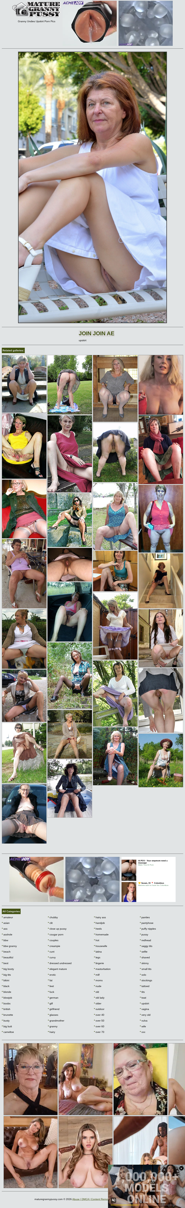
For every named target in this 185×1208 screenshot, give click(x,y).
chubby (53, 917)
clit (50, 922)
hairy (51, 1032)
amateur (7, 917)
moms (98, 980)
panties (145, 917)
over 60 (99, 1026)
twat (143, 997)
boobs (6, 1003)
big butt (7, 1026)
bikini (5, 980)
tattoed (144, 986)
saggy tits (146, 946)
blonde (6, 991)
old (96, 991)
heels (98, 928)
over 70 (99, 1032)
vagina (144, 1009)
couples (53, 940)
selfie (143, 951)
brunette (7, 1014)
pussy (144, 934)
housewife (100, 946)
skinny (144, 963)
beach (6, 951)
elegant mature (57, 969)
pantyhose (146, 922)
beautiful (7, 957)
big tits (6, 974)
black (5, 986)
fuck (51, 991)
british (6, 1009)
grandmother (56, 1020)
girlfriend (53, 1009)
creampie (54, 946)
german (53, 997)
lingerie (99, 963)
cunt (51, 951)
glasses (53, 1014)
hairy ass (100, 917)
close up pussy (57, 928)
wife (143, 1026)
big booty (8, 969)
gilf (50, 1003)
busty (6, 1020)
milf (97, 974)
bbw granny (9, 946)
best (5, 963)
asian (6, 922)
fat (50, 980)
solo (143, 974)
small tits (145, 969)
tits (142, 991)
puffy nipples (148, 928)
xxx (142, 1032)
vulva (143, 1020)
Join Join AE (96, 333)
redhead (145, 940)
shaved (145, 957)
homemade (101, 934)
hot (96, 940)
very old (145, 1014)
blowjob (7, 997)
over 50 (99, 1020)
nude (97, 986)
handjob (99, 922)
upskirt (144, 1003)
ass (4, 928)
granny (52, 1026)
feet (51, 986)
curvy (52, 957)
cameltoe (8, 1032)
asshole (7, 934)
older (97, 1003)
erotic (52, 974)
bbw (5, 940)
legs (97, 957)
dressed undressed (60, 963)
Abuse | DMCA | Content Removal (91, 1199)
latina (98, 951)
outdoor (99, 1009)
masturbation (102, 969)
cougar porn (55, 934)
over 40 (99, 1014)
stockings (146, 980)
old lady (99, 997)
